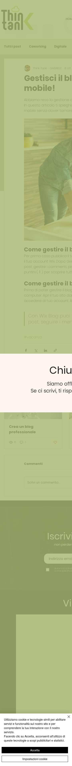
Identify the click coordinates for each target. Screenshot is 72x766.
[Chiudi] (66, 719)
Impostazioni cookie (34, 759)
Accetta (35, 750)
